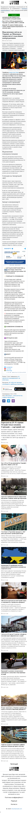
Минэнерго (8, 395)
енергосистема (13, 72)
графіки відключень (8, 397)
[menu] (2, 3)
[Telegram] (8, 400)
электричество (17, 395)
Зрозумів (14, 15)
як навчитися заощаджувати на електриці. (11, 378)
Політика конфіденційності (14, 797)
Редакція (14, 801)
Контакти (14, 804)
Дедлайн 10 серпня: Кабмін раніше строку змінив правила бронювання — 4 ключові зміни (14, 26)
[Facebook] (3, 400)
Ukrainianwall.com (16, 809)
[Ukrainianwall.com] (14, 2)
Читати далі (14, 764)
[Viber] (13, 400)
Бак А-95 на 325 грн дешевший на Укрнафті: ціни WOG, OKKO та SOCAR (13, 21)
